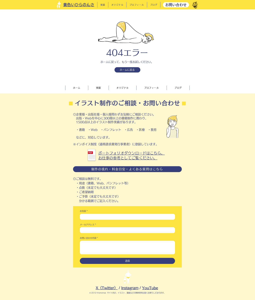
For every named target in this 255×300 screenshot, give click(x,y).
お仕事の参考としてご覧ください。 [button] (127, 158)
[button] (91, 155)
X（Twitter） (107, 288)
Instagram (129, 288)
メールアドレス (88, 225)
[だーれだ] (195, 5)
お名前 (84, 211)
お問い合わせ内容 (89, 238)
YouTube (150, 288)
